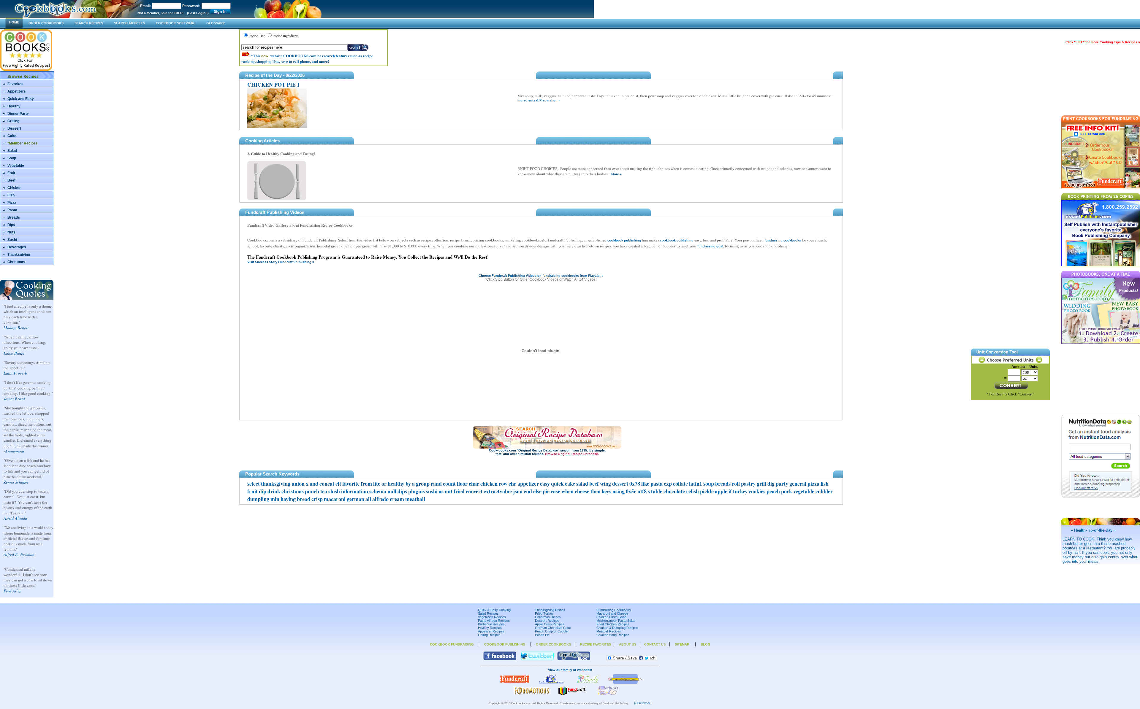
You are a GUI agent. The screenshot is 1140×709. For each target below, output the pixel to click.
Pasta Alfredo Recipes (494, 620)
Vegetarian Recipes (492, 617)
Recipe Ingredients (286, 35)
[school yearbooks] (572, 694)
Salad (12, 151)
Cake (11, 136)
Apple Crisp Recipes (549, 624)
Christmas (16, 262)
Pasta (12, 210)
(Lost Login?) (198, 13)
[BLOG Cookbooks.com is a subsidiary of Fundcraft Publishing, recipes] (573, 659)
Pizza (11, 203)
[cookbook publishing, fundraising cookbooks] (515, 682)
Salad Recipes (488, 613)
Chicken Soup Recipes (612, 635)
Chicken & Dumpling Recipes (617, 627)
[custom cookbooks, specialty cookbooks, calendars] (532, 694)
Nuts (11, 232)
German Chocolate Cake (553, 627)
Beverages (16, 247)
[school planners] (625, 682)
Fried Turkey (544, 613)
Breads (13, 217)
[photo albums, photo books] (588, 682)
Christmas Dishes (548, 617)
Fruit (11, 173)
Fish (11, 195)
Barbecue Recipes (491, 624)
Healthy (13, 106)
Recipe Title (256, 35)
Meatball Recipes (608, 631)
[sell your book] (608, 694)
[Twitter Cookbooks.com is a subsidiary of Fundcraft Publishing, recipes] (537, 659)
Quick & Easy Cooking (494, 610)
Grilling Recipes (489, 635)
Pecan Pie (542, 635)
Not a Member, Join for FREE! (160, 13)
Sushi (12, 240)
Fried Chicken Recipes (612, 624)
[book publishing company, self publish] (551, 682)
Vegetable (15, 165)
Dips (11, 225)
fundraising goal (710, 246)
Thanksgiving (18, 254)
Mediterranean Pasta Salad (615, 620)
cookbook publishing (624, 240)
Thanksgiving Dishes (550, 610)
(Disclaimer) (643, 703)
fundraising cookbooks (782, 240)
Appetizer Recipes (491, 631)
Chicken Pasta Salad (611, 617)
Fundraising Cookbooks (613, 610)
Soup (11, 158)
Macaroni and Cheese (612, 613)
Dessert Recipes (547, 620)
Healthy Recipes (490, 627)
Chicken (14, 188)
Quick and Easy (20, 99)
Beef (11, 180)
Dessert (14, 128)
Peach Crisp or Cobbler (552, 631)
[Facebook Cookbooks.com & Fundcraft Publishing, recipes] (499, 659)
